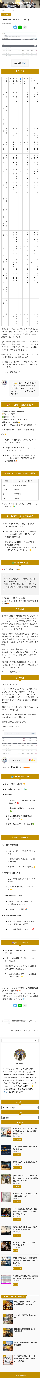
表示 (23, 63)
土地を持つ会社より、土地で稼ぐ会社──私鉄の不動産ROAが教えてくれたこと (25, 1260)
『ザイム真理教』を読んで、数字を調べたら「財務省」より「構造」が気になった (25, 1211)
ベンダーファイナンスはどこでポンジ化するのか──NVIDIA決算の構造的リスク (25, 1131)
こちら (6, 1092)
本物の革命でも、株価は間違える (25, 1162)
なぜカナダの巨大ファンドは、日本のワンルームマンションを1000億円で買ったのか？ (25, 1178)
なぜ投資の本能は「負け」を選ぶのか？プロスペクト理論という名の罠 (25, 1358)
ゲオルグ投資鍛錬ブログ (20, 3)
